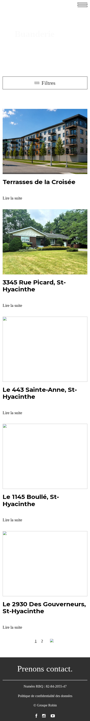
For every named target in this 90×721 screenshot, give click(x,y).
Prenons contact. (45, 668)
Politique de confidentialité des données (45, 696)
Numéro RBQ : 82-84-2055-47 (45, 686)
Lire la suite (12, 198)
